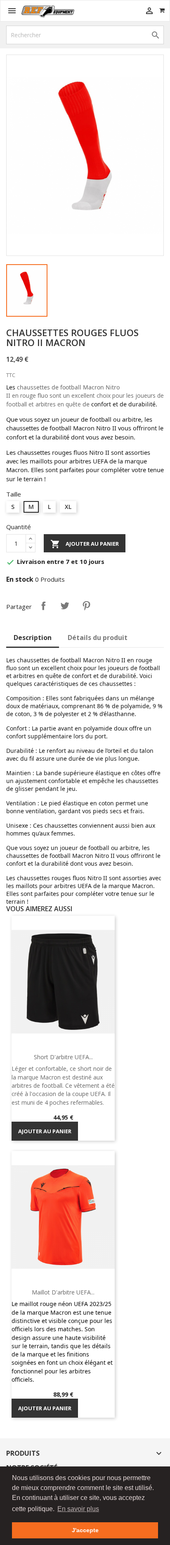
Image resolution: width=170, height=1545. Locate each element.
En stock (19, 579)
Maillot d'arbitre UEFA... (63, 1292)
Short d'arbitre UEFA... (63, 1057)
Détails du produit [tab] (98, 637)
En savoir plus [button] (78, 1508)
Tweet (65, 605)
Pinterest (86, 605)
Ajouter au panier (84, 544)
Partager (43, 605)
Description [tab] (33, 637)
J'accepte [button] (85, 1530)
